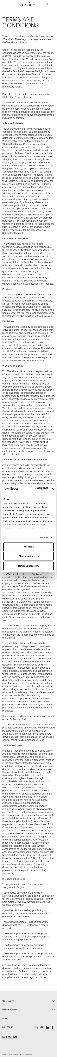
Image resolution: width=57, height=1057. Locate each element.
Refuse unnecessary (28, 565)
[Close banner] (53, 489)
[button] (47, 4)
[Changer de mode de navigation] (52, 4)
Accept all (29, 546)
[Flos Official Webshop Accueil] (28, 4)
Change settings (27, 556)
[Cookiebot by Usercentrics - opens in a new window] (36, 489)
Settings (43, 537)
